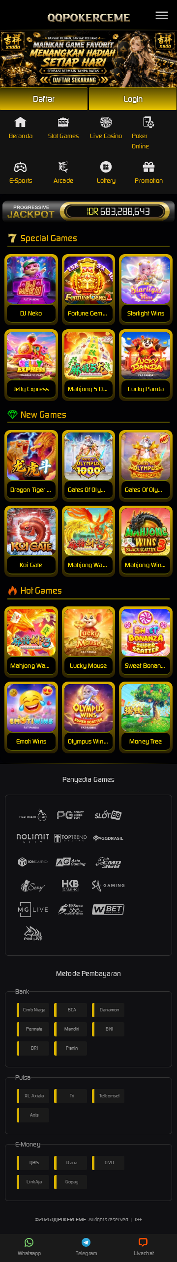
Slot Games (63, 136)
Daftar (44, 98)
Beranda (20, 136)
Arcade (63, 180)
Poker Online (140, 141)
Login (133, 98)
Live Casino (106, 136)
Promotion (149, 180)
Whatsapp (29, 1253)
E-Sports (20, 180)
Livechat (144, 1253)
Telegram (86, 1253)
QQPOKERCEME (69, 1219)
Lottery (106, 180)
